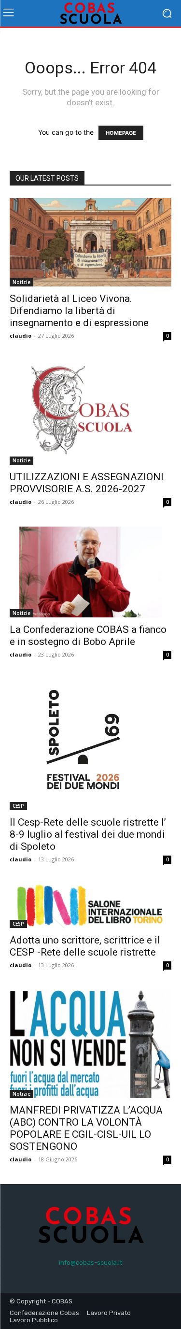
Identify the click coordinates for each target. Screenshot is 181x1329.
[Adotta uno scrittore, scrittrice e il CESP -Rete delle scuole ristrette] (90, 906)
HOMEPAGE (121, 132)
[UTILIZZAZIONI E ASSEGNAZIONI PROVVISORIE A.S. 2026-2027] (90, 412)
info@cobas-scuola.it (90, 1262)
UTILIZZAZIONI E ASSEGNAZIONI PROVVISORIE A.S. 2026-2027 (87, 483)
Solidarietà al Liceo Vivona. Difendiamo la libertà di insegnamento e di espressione (79, 311)
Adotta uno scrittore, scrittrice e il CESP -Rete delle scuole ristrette (85, 946)
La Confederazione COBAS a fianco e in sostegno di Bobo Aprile (88, 635)
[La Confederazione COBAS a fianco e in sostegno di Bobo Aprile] (90, 572)
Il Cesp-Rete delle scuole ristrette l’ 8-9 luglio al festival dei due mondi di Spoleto (88, 834)
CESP (18, 805)
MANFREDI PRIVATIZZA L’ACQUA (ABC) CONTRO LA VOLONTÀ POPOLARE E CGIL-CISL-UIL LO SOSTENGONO (86, 1128)
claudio (20, 335)
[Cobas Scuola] (90, 13)
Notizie (21, 282)
